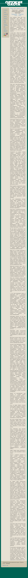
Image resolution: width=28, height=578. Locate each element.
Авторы (5, 16)
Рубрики (5, 18)
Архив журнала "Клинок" (5, 30)
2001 (15, 8)
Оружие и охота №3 (20, 8)
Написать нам (5, 565)
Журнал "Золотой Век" (6, 25)
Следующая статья (21, 14)
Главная (5, 10)
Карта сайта (5, 21)
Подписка (6, 14)
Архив (5, 12)
